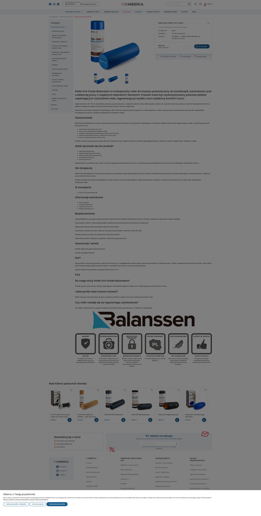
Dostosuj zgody (38, 504)
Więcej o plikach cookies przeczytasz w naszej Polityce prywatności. (25, 499)
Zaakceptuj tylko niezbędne (16, 504)
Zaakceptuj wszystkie (57, 504)
